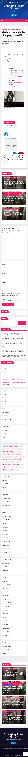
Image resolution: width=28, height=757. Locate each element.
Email (4, 273)
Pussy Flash (6, 208)
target (4, 467)
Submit (11, 755)
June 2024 (5, 570)
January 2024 (5, 588)
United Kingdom (5, 43)
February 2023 (6, 628)
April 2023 (5, 621)
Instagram (12, 451)
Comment (5, 236)
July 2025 (4, 523)
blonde (16, 446)
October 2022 (5, 642)
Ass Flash (4, 390)
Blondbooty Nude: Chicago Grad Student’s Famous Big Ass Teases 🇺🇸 (13, 198)
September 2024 (6, 559)
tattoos (18, 41)
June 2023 (5, 613)
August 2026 (5, 476)
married (4, 456)
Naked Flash (5, 415)
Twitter (21, 41)
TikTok (16, 467)
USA (12, 469)
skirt (18, 464)
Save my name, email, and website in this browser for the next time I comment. (12, 294)
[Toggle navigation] (13, 20)
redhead (14, 41)
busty (14, 39)
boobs (21, 446)
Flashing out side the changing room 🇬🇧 (13, 34)
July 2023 (4, 610)
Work (3, 441)
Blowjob (4, 394)
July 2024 (4, 566)
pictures (15, 459)
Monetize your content (18, 755)
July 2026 (4, 480)
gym (4, 451)
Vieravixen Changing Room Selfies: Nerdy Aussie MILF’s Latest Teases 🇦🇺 (14, 183)
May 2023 (4, 617)
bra (3, 449)
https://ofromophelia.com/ (16, 82)
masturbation (10, 456)
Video (20, 29)
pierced (19, 459)
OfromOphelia (19, 39)
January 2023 (5, 631)
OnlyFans (4, 41)
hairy (7, 451)
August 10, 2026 (9, 202)
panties (10, 459)
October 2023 (5, 599)
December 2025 (6, 505)
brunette (8, 449)
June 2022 (5, 653)
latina (4, 454)
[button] (23, 20)
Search (4, 318)
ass (7, 446)
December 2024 (6, 548)
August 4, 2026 (8, 218)
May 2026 (4, 487)
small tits (22, 464)
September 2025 (6, 516)
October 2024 (5, 556)
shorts (9, 464)
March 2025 (5, 538)
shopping (5, 464)
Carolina (17, 187)
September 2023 (6, 602)
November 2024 (6, 552)
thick (12, 467)
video (16, 469)
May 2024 (4, 574)
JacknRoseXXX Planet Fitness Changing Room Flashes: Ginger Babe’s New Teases (13, 368)
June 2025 (5, 527)
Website (4, 282)
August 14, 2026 (9, 187)
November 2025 (6, 509)
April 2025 (5, 534)
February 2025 (6, 541)
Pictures (13, 177)
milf (16, 456)
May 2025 (4, 530)
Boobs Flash (4, 29)
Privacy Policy (21, 752)
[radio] (15, 111)
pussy (4, 461)
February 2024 (6, 584)
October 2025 (5, 512)
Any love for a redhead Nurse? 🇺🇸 (20, 158)
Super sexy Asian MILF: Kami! (15, 373)
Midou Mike (5, 376)
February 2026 (6, 498)
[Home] (2, 21)
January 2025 (5, 545)
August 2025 (5, 519)
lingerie (8, 454)
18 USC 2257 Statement (9, 752)
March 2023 (5, 624)
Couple (4, 401)
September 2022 (6, 646)
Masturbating (5, 412)
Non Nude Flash (7, 177)
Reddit (10, 41)
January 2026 (5, 501)
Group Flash (5, 405)
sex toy (18, 461)
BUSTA (4, 373)
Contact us (7, 755)
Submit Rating (9, 122)
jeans (20, 451)
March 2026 (5, 494)
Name (4, 264)
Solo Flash (16, 29)
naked (23, 456)
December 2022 (6, 635)
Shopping (10, 29)
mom (19, 456)
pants (7, 41)
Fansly (20, 449)
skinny (14, 464)
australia (12, 446)
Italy (17, 451)
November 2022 (6, 639)
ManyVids (18, 454)
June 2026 (5, 483)
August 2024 (5, 563)
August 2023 (5, 606)
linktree (13, 454)
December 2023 (6, 592)
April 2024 (5, 577)
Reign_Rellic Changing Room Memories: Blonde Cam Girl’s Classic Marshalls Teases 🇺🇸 (14, 213)
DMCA (16, 752)
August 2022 (5, 649)
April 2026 (5, 491)
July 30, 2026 (8, 721)
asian (4, 446)
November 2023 (6, 595)
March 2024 (5, 581)
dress (16, 449)
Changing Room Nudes (14, 7)
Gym (3, 408)
